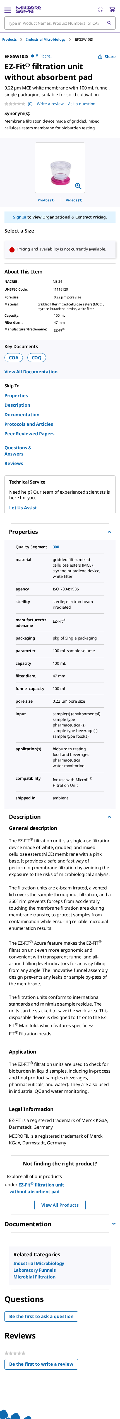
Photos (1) (46, 200)
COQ (37, 358)
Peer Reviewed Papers (29, 434)
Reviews (13, 463)
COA (13, 358)
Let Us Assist (23, 507)
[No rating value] (16, 104)
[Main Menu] (7, 9)
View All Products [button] (59, 1205)
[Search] (109, 23)
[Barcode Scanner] (100, 9)
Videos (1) (74, 200)
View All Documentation (30, 371)
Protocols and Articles (28, 424)
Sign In (19, 217)
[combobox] (60, 23)
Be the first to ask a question (41, 1316)
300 (56, 546)
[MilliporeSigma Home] (28, 9)
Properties (16, 395)
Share (110, 56)
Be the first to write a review (43, 1365)
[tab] (14, 39)
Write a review (50, 103)
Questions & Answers (18, 451)
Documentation (21, 414)
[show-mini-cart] (112, 9)
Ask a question (81, 103)
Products (9, 39)
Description (17, 405)
